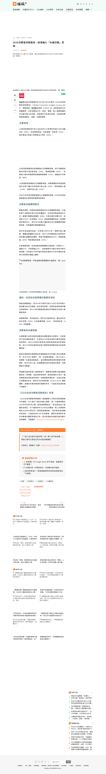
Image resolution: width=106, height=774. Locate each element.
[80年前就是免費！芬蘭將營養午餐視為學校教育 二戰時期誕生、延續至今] (25, 627)
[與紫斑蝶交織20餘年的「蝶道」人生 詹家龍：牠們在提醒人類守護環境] (52, 550)
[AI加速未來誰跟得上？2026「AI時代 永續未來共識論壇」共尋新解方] (25, 526)
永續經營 (50, 481)
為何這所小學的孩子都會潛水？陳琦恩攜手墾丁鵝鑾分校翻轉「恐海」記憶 (52, 537)
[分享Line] (15, 100)
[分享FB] (15, 95)
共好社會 (59, 9)
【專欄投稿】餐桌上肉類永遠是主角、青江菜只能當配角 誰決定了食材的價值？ (52, 614)
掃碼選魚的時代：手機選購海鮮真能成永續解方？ (52, 638)
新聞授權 (36, 765)
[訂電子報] (86, 4)
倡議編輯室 (24, 50)
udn (14, 37)
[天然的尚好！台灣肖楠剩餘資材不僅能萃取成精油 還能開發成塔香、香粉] (25, 603)
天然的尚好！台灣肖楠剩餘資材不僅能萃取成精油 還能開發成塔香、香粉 (25, 614)
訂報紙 (71, 765)
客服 (30, 765)
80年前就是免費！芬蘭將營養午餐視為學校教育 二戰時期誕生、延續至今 (25, 638)
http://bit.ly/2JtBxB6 (50, 445)
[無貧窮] (21, 95)
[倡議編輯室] (25, 491)
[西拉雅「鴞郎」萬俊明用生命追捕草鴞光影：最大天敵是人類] (25, 550)
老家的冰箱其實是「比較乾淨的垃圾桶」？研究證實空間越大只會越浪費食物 (52, 591)
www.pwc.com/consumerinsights (51, 419)
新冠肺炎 (31, 481)
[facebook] (78, 4)
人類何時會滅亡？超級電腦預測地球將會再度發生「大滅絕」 (43, 472)
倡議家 (18, 37)
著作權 (50, 765)
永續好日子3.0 (28, 9)
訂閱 (68, 762)
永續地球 (69, 9)
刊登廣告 (19, 765)
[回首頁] (20, 4)
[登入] (89, 4)
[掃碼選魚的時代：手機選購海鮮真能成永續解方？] (52, 627)
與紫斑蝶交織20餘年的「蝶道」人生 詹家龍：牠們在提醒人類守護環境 (52, 561)
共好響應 (79, 9)
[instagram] (81, 4)
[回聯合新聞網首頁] (14, 4)
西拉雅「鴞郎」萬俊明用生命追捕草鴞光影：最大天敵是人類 (25, 561)
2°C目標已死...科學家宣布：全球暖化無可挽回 (41, 467)
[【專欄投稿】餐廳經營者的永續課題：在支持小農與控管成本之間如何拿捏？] (25, 580)
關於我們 (78, 765)
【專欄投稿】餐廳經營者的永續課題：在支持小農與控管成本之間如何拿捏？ (25, 591)
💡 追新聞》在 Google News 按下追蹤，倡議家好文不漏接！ (43, 463)
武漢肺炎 (40, 481)
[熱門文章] (92, 692)
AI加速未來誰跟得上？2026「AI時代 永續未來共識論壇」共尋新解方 (25, 537)
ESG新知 (49, 9)
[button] (92, 4)
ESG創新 (40, 9)
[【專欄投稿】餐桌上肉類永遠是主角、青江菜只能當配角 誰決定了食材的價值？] (52, 603)
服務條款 (44, 765)
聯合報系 (64, 765)
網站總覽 (86, 765)
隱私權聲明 (56, 765)
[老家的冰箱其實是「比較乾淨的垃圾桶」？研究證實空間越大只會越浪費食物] (52, 580)
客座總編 (16, 9)
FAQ (26, 765)
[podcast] (83, 4)
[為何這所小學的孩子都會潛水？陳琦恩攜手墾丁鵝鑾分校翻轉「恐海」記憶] (52, 526)
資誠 (22, 481)
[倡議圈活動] (92, 723)
